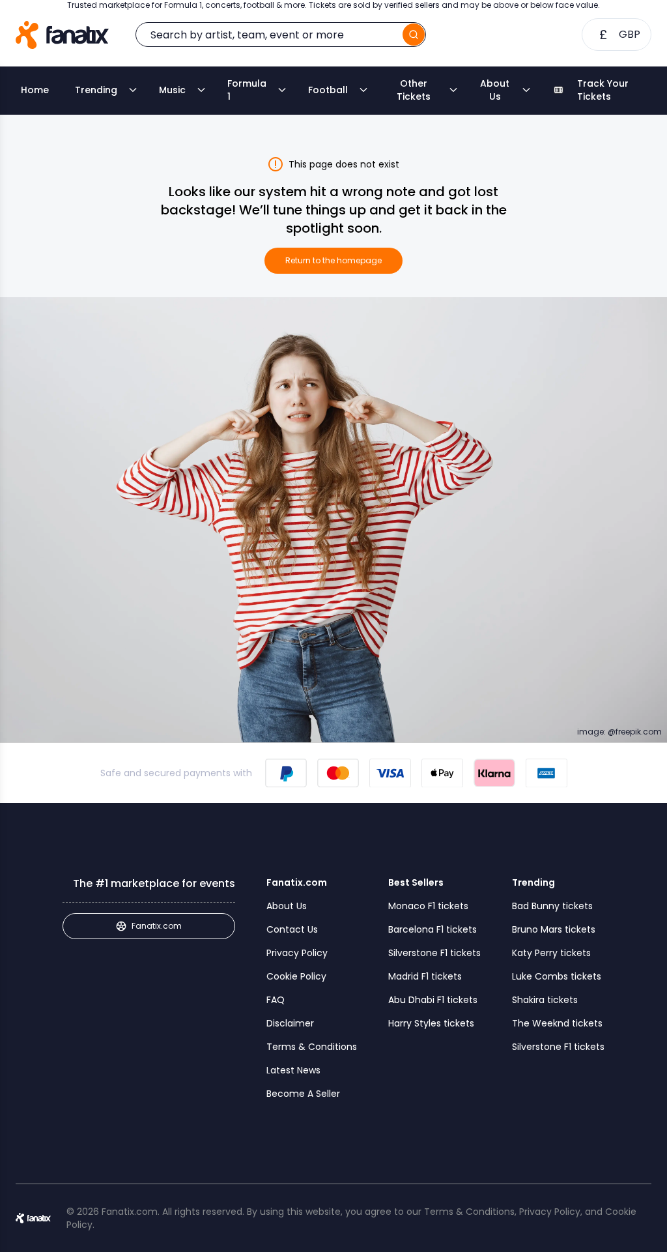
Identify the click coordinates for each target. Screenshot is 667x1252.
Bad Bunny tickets (552, 905)
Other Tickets (414, 90)
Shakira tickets (545, 999)
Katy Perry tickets (551, 952)
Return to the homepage (333, 260)
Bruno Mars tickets (553, 929)
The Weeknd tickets (557, 1023)
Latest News (293, 1070)
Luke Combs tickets (556, 976)
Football (328, 89)
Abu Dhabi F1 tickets (432, 999)
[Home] (62, 35)
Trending (96, 89)
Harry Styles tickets (431, 1023)
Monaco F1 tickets (428, 905)
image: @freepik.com (619, 732)
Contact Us (292, 929)
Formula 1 (246, 90)
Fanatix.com (157, 925)
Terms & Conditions (311, 1046)
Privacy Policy (297, 952)
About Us (494, 90)
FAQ (275, 999)
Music (172, 89)
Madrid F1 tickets (425, 976)
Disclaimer (290, 1023)
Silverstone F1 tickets (434, 952)
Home (35, 89)
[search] (414, 34)
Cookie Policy (296, 976)
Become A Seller (303, 1093)
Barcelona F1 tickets (432, 929)
